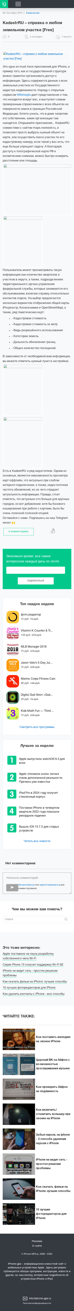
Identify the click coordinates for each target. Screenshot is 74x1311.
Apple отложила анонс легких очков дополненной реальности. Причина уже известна (41, 778)
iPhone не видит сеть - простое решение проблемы (51, 1164)
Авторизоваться (26, 885)
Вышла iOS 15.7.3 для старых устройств (39, 829)
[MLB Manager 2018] (13, 649)
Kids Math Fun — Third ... (37, 711)
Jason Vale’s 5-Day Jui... (36, 663)
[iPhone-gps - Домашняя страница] (4, 4)
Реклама (37, 1241)
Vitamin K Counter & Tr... (37, 631)
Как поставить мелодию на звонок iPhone (53, 1039)
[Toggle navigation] (18, 4)
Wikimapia (24, 95)
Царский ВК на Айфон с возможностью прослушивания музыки (53, 1064)
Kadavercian (33, 13)
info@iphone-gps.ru (39, 1298)
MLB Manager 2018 (34, 647)
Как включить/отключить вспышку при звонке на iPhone (53, 1114)
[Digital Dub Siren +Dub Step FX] (13, 697)
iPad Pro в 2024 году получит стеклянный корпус (38, 795)
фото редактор (31, 615)
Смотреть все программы (37, 727)
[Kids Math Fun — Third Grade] (13, 713)
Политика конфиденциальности (37, 1303)
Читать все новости (37, 841)
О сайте (37, 1246)
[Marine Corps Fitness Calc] (13, 681)
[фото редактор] (13, 617)
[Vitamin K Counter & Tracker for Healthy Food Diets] (13, 633)
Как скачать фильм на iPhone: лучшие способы (53, 1189)
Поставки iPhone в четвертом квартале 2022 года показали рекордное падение (39, 812)
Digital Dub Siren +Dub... (37, 695)
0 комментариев (18, 531)
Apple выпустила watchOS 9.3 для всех (42, 761)
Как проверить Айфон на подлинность (52, 1089)
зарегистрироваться (50, 885)
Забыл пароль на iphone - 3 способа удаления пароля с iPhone (53, 1139)
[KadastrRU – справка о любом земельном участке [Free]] (37, 56)
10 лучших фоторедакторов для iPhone (51, 1214)
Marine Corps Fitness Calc (38, 679)
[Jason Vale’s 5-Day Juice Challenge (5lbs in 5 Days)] (13, 665)
